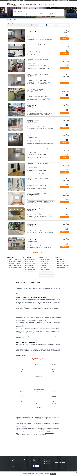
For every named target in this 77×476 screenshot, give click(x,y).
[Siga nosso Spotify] (44, 463)
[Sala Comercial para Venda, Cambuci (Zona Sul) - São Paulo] (38, 109)
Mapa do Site (35, 461)
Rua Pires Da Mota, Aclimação (60, 261)
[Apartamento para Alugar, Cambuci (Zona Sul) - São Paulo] (38, 35)
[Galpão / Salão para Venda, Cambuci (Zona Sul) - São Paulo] (38, 228)
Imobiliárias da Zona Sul (49, 433)
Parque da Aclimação (41, 299)
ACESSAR (60, 462)
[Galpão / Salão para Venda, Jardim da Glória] (16, 139)
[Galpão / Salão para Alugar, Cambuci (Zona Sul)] (16, 213)
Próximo (42, 252)
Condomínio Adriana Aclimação (29, 265)
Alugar (13, 461)
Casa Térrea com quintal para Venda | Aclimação (15, 261)
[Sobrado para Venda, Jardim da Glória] (16, 94)
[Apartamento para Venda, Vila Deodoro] (16, 198)
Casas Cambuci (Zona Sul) (44, 263)
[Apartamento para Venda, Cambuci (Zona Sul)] (16, 65)
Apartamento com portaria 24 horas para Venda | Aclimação (15, 265)
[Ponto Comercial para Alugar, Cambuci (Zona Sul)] (16, 50)
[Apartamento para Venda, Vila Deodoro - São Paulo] (38, 199)
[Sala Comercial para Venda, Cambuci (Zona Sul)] (16, 109)
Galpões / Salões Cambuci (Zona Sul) (45, 271)
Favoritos (13, 466)
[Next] (24, 35)
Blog (59, 0)
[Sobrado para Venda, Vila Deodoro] (16, 124)
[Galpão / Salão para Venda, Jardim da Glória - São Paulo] (38, 139)
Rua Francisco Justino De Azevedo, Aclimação (63, 265)
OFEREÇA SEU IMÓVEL (48, 4)
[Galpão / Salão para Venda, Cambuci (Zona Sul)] (16, 228)
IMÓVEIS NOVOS (33, 4)
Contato (69, 0)
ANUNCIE (55, 4)
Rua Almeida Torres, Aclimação (61, 267)
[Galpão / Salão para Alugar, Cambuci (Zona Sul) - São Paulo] (38, 213)
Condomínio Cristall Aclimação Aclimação (30, 263)
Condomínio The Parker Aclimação (29, 261)
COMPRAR (22, 4)
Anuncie (24, 461)
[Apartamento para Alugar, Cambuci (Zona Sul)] (16, 35)
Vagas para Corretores (63, 0)
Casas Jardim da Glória (44, 265)
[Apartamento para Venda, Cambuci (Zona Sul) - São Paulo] (38, 65)
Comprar (13, 460)
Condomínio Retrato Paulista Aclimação (30, 269)
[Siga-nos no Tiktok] (47, 461)
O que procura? (14, 465)
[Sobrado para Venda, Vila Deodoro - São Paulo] (38, 124)
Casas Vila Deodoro (43, 267)
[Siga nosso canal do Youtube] (49, 463)
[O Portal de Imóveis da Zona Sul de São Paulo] (11, 5)
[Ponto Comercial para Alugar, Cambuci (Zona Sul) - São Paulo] (38, 50)
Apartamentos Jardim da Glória (45, 259)
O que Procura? (50, 0)
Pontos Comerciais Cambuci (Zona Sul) (46, 275)
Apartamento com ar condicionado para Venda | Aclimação (15, 259)
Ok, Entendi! (53, 473)
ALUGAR (27, 4)
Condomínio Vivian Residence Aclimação (30, 259)
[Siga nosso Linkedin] (47, 463)
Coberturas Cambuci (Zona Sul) (45, 269)
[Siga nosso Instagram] (49, 461)
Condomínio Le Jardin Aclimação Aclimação (30, 271)
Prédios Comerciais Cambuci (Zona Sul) (46, 277)
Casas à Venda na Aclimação (21, 355)
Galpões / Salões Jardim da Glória (45, 273)
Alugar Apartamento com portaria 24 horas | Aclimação (15, 267)
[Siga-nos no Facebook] (44, 461)
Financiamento (56, 0)
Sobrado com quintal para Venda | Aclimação (14, 263)
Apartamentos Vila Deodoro (44, 261)
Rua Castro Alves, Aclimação (60, 259)
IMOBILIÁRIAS (39, 4)
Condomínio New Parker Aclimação (29, 267)
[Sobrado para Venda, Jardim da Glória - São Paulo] (38, 95)
